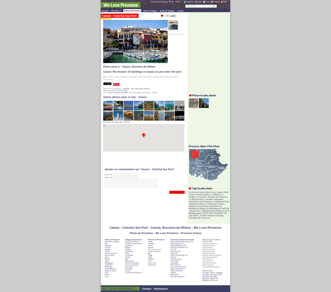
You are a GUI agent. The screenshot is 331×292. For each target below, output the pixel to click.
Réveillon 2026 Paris (210, 280)
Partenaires (161, 288)
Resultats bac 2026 (209, 277)
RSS (225, 2)
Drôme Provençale (177, 255)
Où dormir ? (116, 11)
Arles (107, 257)
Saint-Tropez (109, 255)
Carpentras (109, 265)
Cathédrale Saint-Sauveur (201, 201)
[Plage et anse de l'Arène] (159, 110)
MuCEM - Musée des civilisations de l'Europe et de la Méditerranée (209, 210)
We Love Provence (120, 5)
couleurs (132, 76)
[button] (143, 135)
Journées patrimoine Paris (212, 275)
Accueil (105, 11)
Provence (108, 79)
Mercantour (175, 275)
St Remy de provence (133, 243)
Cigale (219, 192)
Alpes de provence (178, 269)
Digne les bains (110, 271)
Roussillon (129, 267)
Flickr (208, 2)
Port (150, 76)
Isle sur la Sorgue (131, 265)
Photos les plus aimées (204, 95)
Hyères (107, 259)
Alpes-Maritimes (177, 245)
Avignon (108, 249)
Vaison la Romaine (132, 263)
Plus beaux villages (112, 242)
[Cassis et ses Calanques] (118, 110)
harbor (109, 76)
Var (172, 249)
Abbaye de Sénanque (199, 206)
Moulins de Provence (217, 197)
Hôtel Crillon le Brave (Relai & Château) (208, 193)
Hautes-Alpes (176, 243)
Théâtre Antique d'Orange (211, 215)
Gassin (127, 271)
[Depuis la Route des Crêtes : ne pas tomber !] (139, 120)
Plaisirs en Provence (156, 240)
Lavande (209, 199)
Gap (106, 273)
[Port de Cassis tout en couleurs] (108, 110)
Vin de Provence (154, 251)
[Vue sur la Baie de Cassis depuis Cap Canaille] (108, 120)
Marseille (108, 245)
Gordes (127, 257)
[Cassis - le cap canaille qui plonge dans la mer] (128, 110)
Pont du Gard (207, 242)
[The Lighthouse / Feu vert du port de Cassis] (118, 120)
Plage (150, 255)
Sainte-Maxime (110, 269)
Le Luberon (201, 197)
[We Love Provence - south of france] (176, 2)
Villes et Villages (150, 11)
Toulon (107, 251)
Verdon (173, 273)
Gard (172, 253)
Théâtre (151, 259)
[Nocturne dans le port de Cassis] (179, 120)
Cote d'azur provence (178, 267)
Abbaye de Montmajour (209, 208)
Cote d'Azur (175, 261)
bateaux (143, 76)
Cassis (126, 66)
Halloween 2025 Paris (210, 278)
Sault (107, 261)
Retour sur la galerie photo (176, 34)
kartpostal (218, 199)
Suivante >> (171, 30)
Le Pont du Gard (196, 192)
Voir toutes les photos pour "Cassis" (116, 122)
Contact (181, 11)
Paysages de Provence (199, 218)
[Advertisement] (143, 159)
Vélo (149, 261)
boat (116, 76)
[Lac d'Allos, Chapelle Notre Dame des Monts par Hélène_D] (204, 107)
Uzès (107, 277)
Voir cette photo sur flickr (140, 89)
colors (175, 76)
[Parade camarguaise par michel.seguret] (193, 107)
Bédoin (127, 247)
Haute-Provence (177, 271)
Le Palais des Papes (214, 204)
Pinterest (216, 2)
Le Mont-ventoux (196, 199)
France (166, 76)
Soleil (150, 257)
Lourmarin (128, 245)
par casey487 (106, 19)
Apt (126, 259)
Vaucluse (174, 251)
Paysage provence (178, 277)
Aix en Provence (111, 253)
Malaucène (129, 261)
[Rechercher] (213, 6)
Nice (106, 243)
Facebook (190, 2)
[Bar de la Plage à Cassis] (149, 110)
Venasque (128, 269)
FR (172, 2)
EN (179, 2)
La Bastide (129, 255)
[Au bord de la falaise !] (159, 120)
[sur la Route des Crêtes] (149, 120)
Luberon (173, 257)
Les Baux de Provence (133, 273)
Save (117, 84)
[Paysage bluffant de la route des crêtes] (169, 120)
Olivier (150, 245)
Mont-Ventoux (176, 265)
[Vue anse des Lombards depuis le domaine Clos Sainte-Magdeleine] (169, 110)
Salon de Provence (132, 242)
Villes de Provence (112, 240)
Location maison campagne (212, 273)
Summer (158, 76)
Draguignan (109, 263)
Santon (150, 247)
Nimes (107, 275)
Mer (149, 253)
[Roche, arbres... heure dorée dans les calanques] (128, 120)
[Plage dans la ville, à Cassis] (139, 110)
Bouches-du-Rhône (143, 66)
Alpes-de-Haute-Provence (180, 242)
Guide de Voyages (167, 11)
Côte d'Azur (210, 192)
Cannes (107, 247)
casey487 (126, 89)
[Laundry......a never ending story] (179, 110)
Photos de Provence (132, 11)
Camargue (174, 263)
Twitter (199, 2)
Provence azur (176, 259)
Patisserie (152, 265)
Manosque (108, 267)
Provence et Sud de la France (182, 240)
